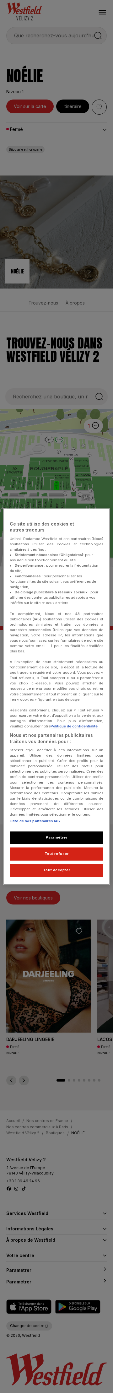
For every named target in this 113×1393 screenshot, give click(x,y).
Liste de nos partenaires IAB (35, 821)
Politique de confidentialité (74, 726)
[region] (56, 696)
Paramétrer (56, 837)
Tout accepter (56, 870)
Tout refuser (57, 853)
